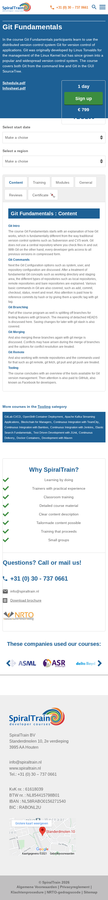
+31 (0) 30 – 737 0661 (72, 7)
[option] (22, 663)
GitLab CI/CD (13, 416)
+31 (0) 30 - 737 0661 (39, 578)
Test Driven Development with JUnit (55, 432)
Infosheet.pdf (14, 88)
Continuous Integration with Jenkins (71, 427)
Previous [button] (8, 663)
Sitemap (90, 892)
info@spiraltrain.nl (24, 591)
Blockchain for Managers (36, 421)
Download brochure (25, 600)
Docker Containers (28, 437)
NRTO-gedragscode (64, 892)
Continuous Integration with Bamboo (26, 427)
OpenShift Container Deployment (43, 416)
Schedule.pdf (14, 83)
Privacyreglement (75, 887)
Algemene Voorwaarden (37, 887)
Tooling (44, 407)
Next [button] (100, 663)
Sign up (83, 98)
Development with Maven (57, 437)
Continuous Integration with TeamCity (76, 421)
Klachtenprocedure (27, 892)
